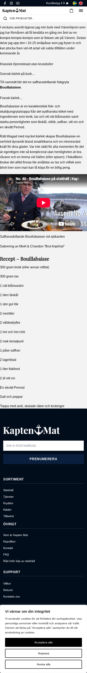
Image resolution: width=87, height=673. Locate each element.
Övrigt (10, 524)
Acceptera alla (43, 642)
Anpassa (43, 653)
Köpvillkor (9, 541)
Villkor (7, 583)
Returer (8, 590)
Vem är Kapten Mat (15, 535)
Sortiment (13, 479)
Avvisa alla (43, 664)
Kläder (7, 509)
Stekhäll (8, 490)
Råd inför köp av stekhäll (19, 561)
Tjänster (8, 496)
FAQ (6, 554)
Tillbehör (8, 516)
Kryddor (8, 503)
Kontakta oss (11, 596)
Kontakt (8, 548)
